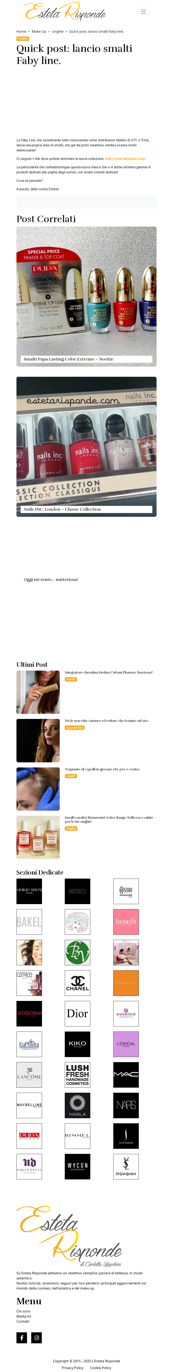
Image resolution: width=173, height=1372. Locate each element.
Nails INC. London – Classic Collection (62, 509)
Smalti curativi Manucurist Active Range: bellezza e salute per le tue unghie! (109, 820)
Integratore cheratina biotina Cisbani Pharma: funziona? (109, 672)
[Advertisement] (86, 103)
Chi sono (23, 1311)
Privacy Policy (72, 1367)
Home (21, 31)
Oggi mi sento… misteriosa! (51, 579)
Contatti (22, 1321)
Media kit (23, 1316)
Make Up (39, 31)
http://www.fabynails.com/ (125, 159)
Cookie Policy (100, 1367)
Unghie (58, 31)
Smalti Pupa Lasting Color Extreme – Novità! (69, 359)
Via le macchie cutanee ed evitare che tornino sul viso (106, 721)
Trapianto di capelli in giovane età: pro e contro (102, 769)
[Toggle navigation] (143, 11)
